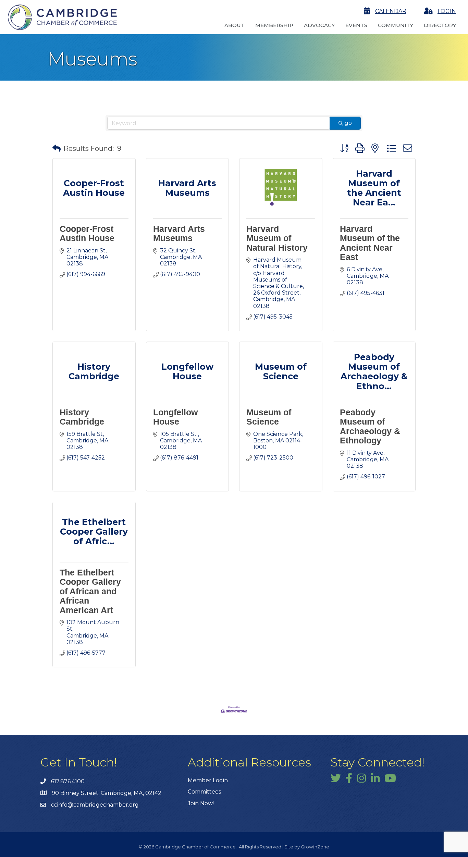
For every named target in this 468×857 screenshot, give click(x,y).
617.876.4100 (68, 781)
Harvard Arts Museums (179, 233)
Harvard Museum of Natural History (277, 238)
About (234, 25)
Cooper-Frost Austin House (87, 233)
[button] (56, 148)
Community (395, 25)
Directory (440, 25)
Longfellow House (175, 417)
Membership (274, 25)
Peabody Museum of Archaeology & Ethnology (370, 426)
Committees (204, 791)
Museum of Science (268, 417)
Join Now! (201, 803)
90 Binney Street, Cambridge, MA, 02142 (106, 793)
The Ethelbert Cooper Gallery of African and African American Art (90, 591)
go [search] (348, 123)
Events (356, 25)
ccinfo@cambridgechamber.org (95, 804)
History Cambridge (82, 417)
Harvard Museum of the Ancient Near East (370, 243)
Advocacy (319, 25)
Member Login (208, 780)
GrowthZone (315, 846)
